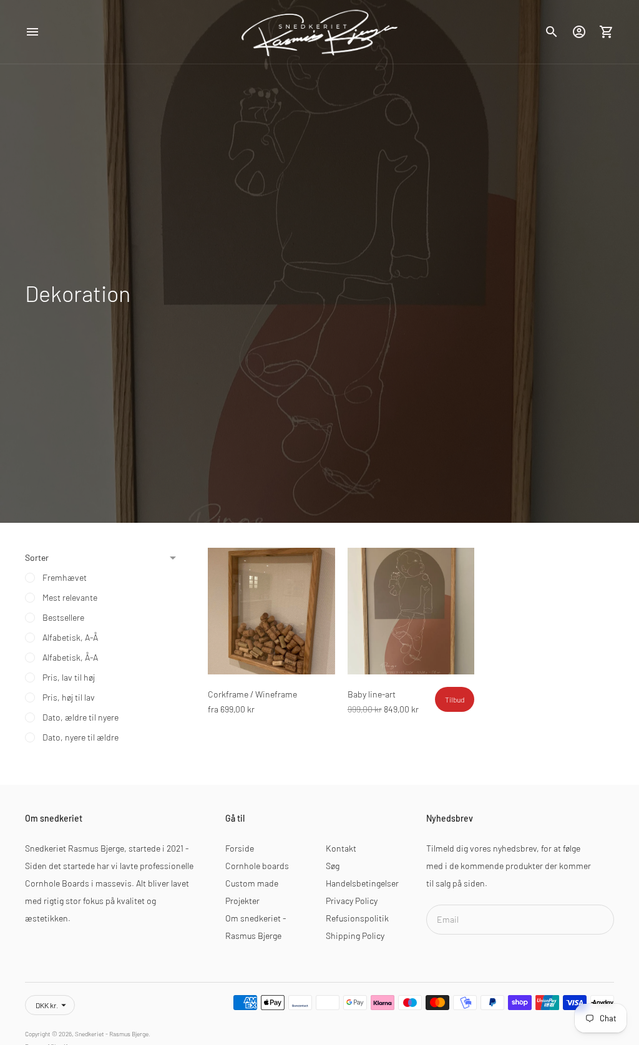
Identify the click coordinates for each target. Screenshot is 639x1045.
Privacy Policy (352, 900)
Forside (239, 848)
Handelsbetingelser (362, 883)
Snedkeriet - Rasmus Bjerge (112, 1034)
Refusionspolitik (357, 918)
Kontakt (341, 848)
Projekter (242, 900)
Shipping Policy (355, 935)
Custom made (251, 883)
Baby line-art (372, 694)
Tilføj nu (271, 656)
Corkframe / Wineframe (252, 694)
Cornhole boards (257, 865)
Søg (332, 865)
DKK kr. (47, 1005)
